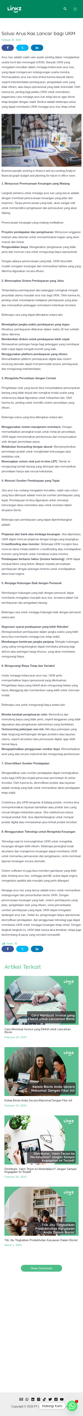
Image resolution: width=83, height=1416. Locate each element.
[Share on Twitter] (22, 48)
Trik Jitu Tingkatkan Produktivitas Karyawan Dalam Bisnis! (41, 1240)
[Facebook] (56, 1399)
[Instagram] (38, 1399)
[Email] (21, 1399)
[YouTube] (62, 1399)
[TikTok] (44, 1399)
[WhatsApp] (27, 1399)
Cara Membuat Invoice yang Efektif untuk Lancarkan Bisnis (37, 1031)
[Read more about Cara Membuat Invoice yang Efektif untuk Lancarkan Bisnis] (41, 1000)
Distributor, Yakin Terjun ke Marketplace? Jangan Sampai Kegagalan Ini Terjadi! (40, 1170)
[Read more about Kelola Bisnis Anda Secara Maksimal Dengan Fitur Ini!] (41, 1071)
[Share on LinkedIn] (37, 48)
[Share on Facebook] (8, 48)
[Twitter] (50, 1399)
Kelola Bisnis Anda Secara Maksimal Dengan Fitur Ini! (38, 1100)
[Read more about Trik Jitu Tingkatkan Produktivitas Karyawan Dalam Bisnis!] (41, 1211)
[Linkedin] (33, 1399)
